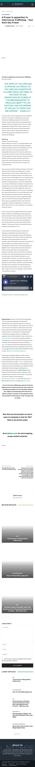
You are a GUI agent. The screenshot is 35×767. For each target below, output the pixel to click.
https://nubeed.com (17, 497)
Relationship (9, 11)
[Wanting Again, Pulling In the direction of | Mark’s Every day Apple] (6, 714)
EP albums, (21, 361)
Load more (17, 734)
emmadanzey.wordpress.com (10, 378)
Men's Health (16, 711)
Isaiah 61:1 (25, 111)
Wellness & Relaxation (19, 724)
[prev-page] (3, 616)
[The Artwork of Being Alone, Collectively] (17, 525)
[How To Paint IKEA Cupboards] (17, 560)
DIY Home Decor (17, 573)
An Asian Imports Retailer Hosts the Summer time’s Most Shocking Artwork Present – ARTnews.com (17, 609)
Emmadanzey (26, 380)
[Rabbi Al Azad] (3, 26)
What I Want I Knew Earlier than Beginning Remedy (23, 727)
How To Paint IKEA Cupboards (17, 576)
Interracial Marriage (7, 338)
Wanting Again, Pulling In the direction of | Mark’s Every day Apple (23, 715)
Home (3, 11)
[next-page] (6, 616)
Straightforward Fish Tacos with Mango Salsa (9, 468)
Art (17, 536)
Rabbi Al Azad (10, 26)
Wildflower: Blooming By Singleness (16, 351)
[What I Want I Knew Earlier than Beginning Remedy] (6, 726)
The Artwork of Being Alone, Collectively (17, 539)
